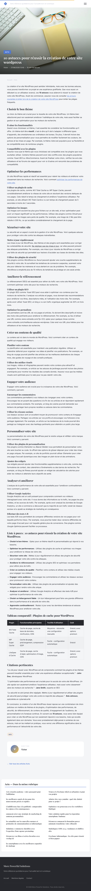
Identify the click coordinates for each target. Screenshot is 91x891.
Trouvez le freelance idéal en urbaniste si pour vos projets (67, 793)
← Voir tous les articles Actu (18, 764)
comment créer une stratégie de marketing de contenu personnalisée (24, 815)
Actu (7, 52)
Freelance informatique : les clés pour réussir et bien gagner (66, 837)
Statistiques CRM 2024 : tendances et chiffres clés (66, 830)
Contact (29, 878)
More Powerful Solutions (17, 866)
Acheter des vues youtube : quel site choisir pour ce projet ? (65, 800)
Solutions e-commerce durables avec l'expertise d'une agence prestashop (20, 830)
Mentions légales (18, 878)
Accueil (9, 80)
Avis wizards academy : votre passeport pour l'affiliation (23, 793)
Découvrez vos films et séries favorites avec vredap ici (23, 837)
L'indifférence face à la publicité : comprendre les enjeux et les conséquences (24, 807)
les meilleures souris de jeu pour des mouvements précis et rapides (20, 800)
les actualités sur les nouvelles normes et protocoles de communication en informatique (24, 822)
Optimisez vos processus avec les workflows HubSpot (66, 807)
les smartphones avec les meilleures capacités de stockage (24, 844)
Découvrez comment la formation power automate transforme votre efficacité (64, 822)
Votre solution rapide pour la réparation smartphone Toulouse (64, 815)
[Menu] (85, 4)
